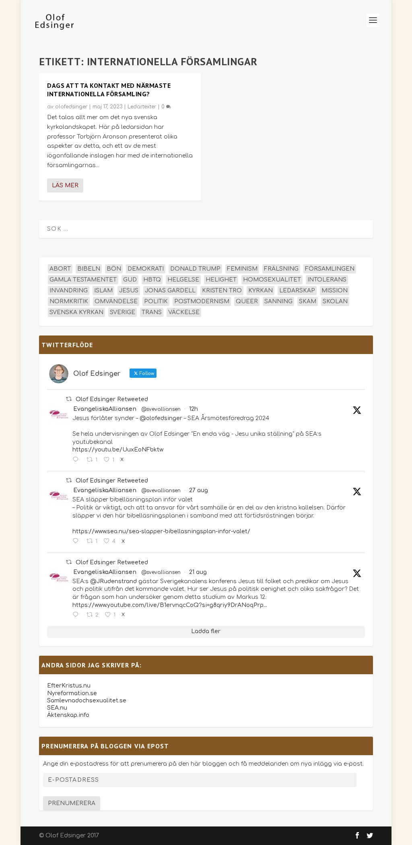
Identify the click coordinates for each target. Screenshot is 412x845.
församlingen (329, 269)
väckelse (184, 312)
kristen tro (222, 291)
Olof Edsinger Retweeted (112, 399)
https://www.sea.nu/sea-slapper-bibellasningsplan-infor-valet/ (161, 531)
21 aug (198, 572)
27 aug (198, 490)
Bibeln (88, 269)
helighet (221, 280)
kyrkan (260, 291)
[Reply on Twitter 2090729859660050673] (77, 615)
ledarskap (297, 291)
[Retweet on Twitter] (69, 399)
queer (247, 301)
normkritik (68, 301)
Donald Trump (195, 269)
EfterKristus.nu (69, 686)
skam (307, 301)
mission (334, 291)
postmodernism (201, 301)
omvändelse (116, 301)
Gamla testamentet (83, 280)
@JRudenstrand (113, 581)
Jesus (128, 291)
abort (60, 269)
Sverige (122, 312)
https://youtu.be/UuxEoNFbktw (117, 450)
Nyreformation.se (72, 693)
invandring (68, 291)
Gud (130, 280)
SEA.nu (57, 708)
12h (193, 409)
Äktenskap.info (68, 715)
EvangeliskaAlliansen (104, 409)
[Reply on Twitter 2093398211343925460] (77, 460)
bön (114, 269)
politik (156, 301)
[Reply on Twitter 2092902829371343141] (77, 541)
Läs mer (65, 185)
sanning (278, 301)
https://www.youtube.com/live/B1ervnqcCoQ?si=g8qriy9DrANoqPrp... (169, 605)
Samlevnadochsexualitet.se (86, 701)
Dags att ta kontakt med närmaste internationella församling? (109, 89)
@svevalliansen (161, 409)
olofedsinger (71, 107)
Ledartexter (142, 107)
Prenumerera (71, 803)
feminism (242, 269)
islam (103, 291)
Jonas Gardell (170, 291)
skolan (335, 301)
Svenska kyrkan (76, 312)
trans (152, 312)
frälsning (281, 269)
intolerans (326, 280)
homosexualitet (272, 280)
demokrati (146, 269)
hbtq (152, 280)
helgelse (183, 280)
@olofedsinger (161, 418)
